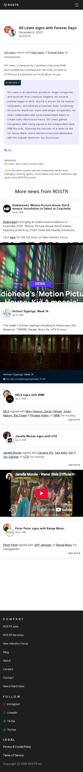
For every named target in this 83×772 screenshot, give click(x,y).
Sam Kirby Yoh (64, 452)
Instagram (13, 704)
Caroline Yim (45, 452)
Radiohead (10, 222)
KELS (6, 411)
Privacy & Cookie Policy (17, 746)
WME (56, 415)
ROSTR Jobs (10, 626)
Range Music (64, 544)
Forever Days (56, 52)
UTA (26, 456)
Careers (8, 669)
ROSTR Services (13, 635)
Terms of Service (13, 755)
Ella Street (20, 415)
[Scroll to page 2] (43, 299)
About (7, 660)
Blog (6, 652)
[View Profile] (6, 150)
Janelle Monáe (12, 452)
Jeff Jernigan (42, 544)
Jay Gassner (11, 456)
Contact (8, 677)
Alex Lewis (37, 52)
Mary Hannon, (35, 411)
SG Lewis (10, 52)
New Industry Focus (15, 643)
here (12, 237)
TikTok (11, 721)
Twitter (11, 729)
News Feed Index (13, 686)
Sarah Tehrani (53, 411)
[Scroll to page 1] (40, 299)
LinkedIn (12, 712)
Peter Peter (10, 544)
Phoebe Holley (39, 415)
